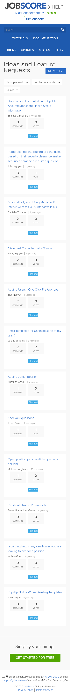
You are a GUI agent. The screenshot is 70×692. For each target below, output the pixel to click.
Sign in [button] (51, 13)
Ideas (11, 50)
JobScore (29, 686)
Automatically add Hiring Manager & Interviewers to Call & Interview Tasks (32, 204)
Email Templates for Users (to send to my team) (34, 333)
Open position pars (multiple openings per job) (33, 461)
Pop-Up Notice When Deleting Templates (35, 592)
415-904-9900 (51, 676)
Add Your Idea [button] (55, 71)
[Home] (34, 5)
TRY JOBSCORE (35, 19)
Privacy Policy (25, 690)
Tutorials (20, 38)
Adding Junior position (23, 377)
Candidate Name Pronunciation (28, 505)
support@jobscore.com (14, 680)
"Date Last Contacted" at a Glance (30, 248)
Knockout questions (21, 418)
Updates (27, 50)
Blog (59, 50)
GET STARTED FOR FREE (35, 657)
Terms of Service (44, 690)
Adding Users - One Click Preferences (33, 290)
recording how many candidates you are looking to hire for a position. (34, 548)
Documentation (45, 38)
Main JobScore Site (28, 13)
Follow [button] (10, 90)
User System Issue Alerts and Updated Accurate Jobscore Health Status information (33, 105)
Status (44, 50)
